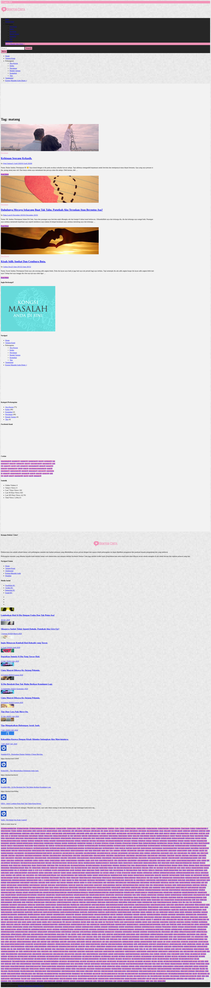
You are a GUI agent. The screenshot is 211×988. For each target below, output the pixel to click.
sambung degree (128, 942)
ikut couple (83, 880)
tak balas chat (12, 956)
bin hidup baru (162, 843)
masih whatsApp (111, 912)
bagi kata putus (23, 836)
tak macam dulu (192, 956)
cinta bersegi (19, 855)
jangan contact (196, 882)
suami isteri (81, 951)
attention (173, 833)
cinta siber (63, 858)
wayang (120, 981)
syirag (169, 954)
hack (58, 875)
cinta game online (87, 855)
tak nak (154, 959)
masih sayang (15, 471)
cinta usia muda (117, 858)
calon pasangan (150, 850)
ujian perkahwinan (18, 981)
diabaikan (115, 865)
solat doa (160, 949)
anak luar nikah (57, 833)
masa (14, 910)
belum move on (77, 838)
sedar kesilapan (128, 944)
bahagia (41, 836)
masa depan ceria (42, 910)
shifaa (38, 949)
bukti (86, 850)
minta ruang (194, 917)
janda (177, 882)
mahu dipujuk (179, 905)
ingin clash (181, 880)
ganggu (69, 873)
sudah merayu (163, 951)
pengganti (25, 473)
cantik (189, 850)
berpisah (181, 841)
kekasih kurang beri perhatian (26, 895)
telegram (192, 964)
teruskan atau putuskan (103, 969)
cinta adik (4, 855)
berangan (135, 838)
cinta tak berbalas (95, 858)
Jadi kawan (164, 882)
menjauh (26, 917)
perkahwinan (201, 929)
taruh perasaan (105, 964)
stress (11, 476)
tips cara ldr (97, 973)
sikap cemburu (70, 949)
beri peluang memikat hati (114, 841)
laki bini (143, 900)
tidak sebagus (200, 971)
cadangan (116, 850)
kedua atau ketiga (130, 890)
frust (180, 870)
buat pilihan (195, 848)
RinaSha (102, 939)
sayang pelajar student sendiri (14, 944)
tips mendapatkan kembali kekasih (43, 976)
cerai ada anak (182, 853)
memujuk (49, 914)
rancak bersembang (161, 937)
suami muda (89, 951)
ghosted (133, 873)
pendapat (78, 927)
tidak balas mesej (40, 971)
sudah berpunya (130, 951)
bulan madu (97, 850)
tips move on (72, 976)
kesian (83, 897)
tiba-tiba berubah (14, 971)
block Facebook (203, 843)
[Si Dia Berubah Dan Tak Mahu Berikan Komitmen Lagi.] (7, 679)
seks (203, 944)
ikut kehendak (100, 880)
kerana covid (40, 897)
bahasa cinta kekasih (60, 836)
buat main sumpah (183, 848)
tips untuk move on (140, 976)
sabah (7, 942)
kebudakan (82, 890)
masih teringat (92, 912)
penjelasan (137, 927)
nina (96, 922)
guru (23, 875)
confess (35, 860)
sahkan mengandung (24, 942)
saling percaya (97, 942)
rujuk (170, 939)
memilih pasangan (33, 914)
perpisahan (118, 932)
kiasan (136, 897)
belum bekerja (55, 838)
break (117, 848)
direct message (205, 865)
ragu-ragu (89, 937)
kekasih (25, 892)
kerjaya (71, 897)
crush (96, 860)
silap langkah (109, 949)
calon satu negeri (162, 850)
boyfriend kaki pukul (182, 845)
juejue (16, 887)
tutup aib (155, 978)
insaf (58, 882)
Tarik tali (87, 964)
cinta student (72, 858)
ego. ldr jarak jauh (170, 868)
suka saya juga (69, 954)
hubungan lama (6, 880)
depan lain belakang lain (183, 863)
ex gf (40, 870)
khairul (119, 897)
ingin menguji (25, 882)
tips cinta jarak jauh (131, 973)
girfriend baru (148, 873)
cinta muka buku (28, 858)
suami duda (73, 951)
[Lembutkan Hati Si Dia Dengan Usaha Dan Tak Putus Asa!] (7, 610)
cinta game (76, 855)
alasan (161, 831)
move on (42, 471)
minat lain (120, 917)
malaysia (167, 907)
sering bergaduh (157, 946)
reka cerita (12, 939)
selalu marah (29, 946)
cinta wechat (142, 858)
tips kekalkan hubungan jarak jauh (180, 973)
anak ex (48, 833)
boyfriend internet (154, 845)
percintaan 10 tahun (67, 929)
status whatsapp (199, 949)
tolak (203, 976)
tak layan (174, 956)
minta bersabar (138, 917)
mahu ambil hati (85, 905)
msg (32, 919)
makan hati (124, 907)
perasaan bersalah (190, 927)
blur (46, 845)
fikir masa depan (131, 870)
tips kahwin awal (162, 973)
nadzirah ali (157, 919)
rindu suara (114, 939)
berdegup (31, 841)
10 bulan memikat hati (8, 828)
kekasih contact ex (141, 892)
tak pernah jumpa (73, 961)
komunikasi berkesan (43, 900)
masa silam (52, 910)
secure (83, 944)
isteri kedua (111, 882)
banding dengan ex (163, 836)
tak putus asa (91, 961)
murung (142, 919)
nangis (24, 922)
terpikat (48, 969)
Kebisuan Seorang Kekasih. (16, 158)
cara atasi (195, 850)
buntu (12, 463)
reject (3, 939)
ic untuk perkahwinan (51, 880)
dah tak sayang (72, 863)
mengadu (136, 914)
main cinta (58, 907)
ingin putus (34, 882)
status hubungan (187, 949)
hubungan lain (205, 878)
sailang (34, 942)
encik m (188, 868)
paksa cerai (10, 924)
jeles (151, 885)
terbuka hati (111, 966)
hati (192, 875)
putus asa (203, 934)
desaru (34, 865)
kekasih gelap (168, 892)
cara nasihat (79, 853)
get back (24, 466)
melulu (182, 912)
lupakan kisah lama (63, 905)
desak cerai (17, 865)
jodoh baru (196, 885)
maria (206, 907)
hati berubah (198, 875)
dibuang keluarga (141, 865)
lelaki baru (29, 902)
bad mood (14, 836)
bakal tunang (122, 836)
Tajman (187, 954)
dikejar (180, 865)
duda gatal (95, 868)
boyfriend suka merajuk (57, 848)
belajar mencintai (44, 838)
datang (120, 863)
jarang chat (79, 885)
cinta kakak (162, 855)
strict (50, 951)
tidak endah (89, 971)
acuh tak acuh (41, 831)
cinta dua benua (67, 855)
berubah (24, 461)
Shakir (27, 949)
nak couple (188, 919)
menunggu (33, 917)
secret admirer (75, 944)
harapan (130, 875)
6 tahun (192, 828)
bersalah (193, 841)
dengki (172, 863)
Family (97, 870)
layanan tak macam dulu (183, 900)
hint (148, 878)
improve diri (129, 880)
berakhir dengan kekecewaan (121, 838)
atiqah (161, 833)
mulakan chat (120, 919)
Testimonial (9, 41)
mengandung (180, 914)
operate (144, 922)
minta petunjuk (176, 917)
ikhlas (77, 880)
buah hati (129, 848)
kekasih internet (10, 895)
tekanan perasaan (176, 964)
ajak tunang (142, 831)
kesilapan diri (97, 897)
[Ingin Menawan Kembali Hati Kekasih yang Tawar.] (7, 638)
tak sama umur (122, 961)
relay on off (20, 939)
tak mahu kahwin (53, 959)
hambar (89, 875)
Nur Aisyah (110, 922)
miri (2, 919)
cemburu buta (155, 853)
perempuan (93, 929)
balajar (130, 836)
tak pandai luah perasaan (34, 961)
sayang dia (184, 942)
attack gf (167, 833)
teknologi (186, 964)
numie (100, 922)
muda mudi (44, 919)
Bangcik (178, 836)
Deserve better (41, 865)
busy (107, 850)
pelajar (196, 924)
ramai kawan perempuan (130, 937)
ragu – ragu (82, 937)
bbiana (206, 836)
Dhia (56, 865)
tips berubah (88, 973)
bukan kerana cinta (38, 850)
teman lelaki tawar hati (33, 966)
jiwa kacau (168, 885)
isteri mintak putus (133, 882)
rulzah (175, 939)
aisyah (127, 831)
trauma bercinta (36, 978)
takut (18, 964)
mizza (11, 919)
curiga (198, 860)
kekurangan (128, 895)
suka (181, 951)
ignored (69, 880)
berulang (89, 843)
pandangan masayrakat (50, 924)
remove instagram (52, 939)
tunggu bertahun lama (116, 978)
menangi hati (69, 914)
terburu (118, 966)
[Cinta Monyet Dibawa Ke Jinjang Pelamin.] (7, 665)
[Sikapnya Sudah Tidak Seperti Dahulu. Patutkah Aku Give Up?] (7, 624)
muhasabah (95, 919)
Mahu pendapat (200, 905)
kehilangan (141, 890)
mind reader (129, 917)
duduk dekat (103, 868)
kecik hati (115, 890)
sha (11, 949)
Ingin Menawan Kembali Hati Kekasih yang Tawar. (24, 643)
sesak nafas (168, 946)
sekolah (198, 944)
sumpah (110, 954)
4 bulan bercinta (151, 828)
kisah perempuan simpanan (193, 897)
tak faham (121, 956)
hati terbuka (45, 878)
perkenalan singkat (54, 932)
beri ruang (127, 841)
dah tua (80, 863)
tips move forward (61, 976)
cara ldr (201, 850)
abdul (34, 831)
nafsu (164, 919)
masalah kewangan (81, 910)
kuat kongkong (89, 900)
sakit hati (43, 942)
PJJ (66, 934)
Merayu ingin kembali (80, 917)
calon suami (172, 850)
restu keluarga (90, 939)
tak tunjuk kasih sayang (189, 961)
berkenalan (163, 841)
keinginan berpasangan (153, 890)
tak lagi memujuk (158, 956)
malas (161, 907)
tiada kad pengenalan (164, 969)
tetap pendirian (137, 969)
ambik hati (186, 831)
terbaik (104, 966)
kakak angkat (125, 887)
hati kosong (30, 878)
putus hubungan (32, 937)
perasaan (181, 927)
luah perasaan (22, 905)
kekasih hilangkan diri (189, 892)
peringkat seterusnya (190, 929)
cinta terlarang (107, 858)
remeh (32, 939)
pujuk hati (109, 934)
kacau (51, 887)
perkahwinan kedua (8, 932)
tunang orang (82, 978)
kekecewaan (119, 895)
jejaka (147, 885)
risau (119, 939)
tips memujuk (202, 973)
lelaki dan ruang (39, 902)
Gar (101, 873)
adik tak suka (95, 831)
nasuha (39, 922)
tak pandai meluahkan (51, 961)
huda (40, 880)
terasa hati (97, 966)
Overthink (194, 922)
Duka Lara (7, 215)
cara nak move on (68, 853)
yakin (147, 981)
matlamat (149, 912)
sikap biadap (60, 949)
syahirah (156, 954)
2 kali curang (85, 828)
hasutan (187, 875)
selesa (87, 946)
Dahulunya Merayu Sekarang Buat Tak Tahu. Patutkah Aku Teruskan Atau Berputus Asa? (52, 209)
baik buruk (77, 836)
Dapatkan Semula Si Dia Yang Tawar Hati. (20, 656)
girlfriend (156, 873)
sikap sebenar (99, 949)
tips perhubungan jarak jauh (87, 976)
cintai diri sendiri (174, 858)
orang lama (180, 922)
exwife (72, 870)
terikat (137, 966)
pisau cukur (61, 934)
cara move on (57, 853)
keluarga (144, 895)
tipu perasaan (174, 976)
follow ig (151, 870)
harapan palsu (149, 875)
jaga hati (172, 882)
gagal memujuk (32, 873)
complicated (28, 860)
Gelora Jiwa (7, 267)
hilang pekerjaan (130, 878)
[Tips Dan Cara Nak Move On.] (7, 707)
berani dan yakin (149, 838)
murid (138, 919)
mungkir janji (130, 919)
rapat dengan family (184, 937)
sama (107, 942)
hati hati (16, 878)
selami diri (81, 946)
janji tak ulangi (11, 885)
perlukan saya (109, 932)
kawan (3, 890)
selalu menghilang (40, 946)
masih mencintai (18, 912)
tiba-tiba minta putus (27, 971)
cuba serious (161, 860)
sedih (135, 944)
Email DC (8, 593)
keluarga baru (152, 895)
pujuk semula (130, 934)
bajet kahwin (103, 836)
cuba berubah (132, 860)
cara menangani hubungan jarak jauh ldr (38, 853)
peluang (6, 473)
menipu (10, 917)
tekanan (167, 964)
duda (89, 868)
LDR (20, 468)
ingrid (48, 882)
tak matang (111, 959)
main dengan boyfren (70, 907)
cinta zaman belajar (154, 858)
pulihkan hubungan (157, 934)
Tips (11, 39)
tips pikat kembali (120, 976)
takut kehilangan (25, 964)
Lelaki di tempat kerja (64, 902)
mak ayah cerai (101, 907)
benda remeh (100, 838)
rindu (107, 939)
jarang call (71, 885)
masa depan (5, 471)
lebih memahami (6, 902)
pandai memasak (36, 924)
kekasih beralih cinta (35, 892)
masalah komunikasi (95, 910)
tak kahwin (137, 956)
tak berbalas (32, 956)
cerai (175, 853)
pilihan (176, 932)
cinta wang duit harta (130, 858)
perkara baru (32, 932)
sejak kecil (152, 944)
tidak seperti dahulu (13, 973)
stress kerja (45, 951)
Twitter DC (9, 588)
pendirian (97, 927)
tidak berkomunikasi (54, 971)
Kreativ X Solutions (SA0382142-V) (31, 986)
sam (103, 942)
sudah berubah (141, 951)
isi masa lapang (97, 882)
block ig (10, 845)
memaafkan (197, 912)
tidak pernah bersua (173, 971)
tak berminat (41, 956)
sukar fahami (103, 954)
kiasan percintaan (144, 897)
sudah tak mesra (173, 951)
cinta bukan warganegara (33, 855)
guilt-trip (19, 875)
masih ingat (183, 910)
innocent (53, 882)
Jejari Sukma (7, 163)
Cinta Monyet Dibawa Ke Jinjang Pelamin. (20, 670)
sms (147, 949)
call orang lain (132, 850)
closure (3, 860)
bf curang (98, 843)
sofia (150, 949)
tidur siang (40, 973)
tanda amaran (45, 964)
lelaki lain (82, 902)
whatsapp (37, 476)
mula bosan (103, 919)
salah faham (55, 942)
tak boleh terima (76, 956)
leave (197, 900)
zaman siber (161, 981)
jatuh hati (119, 885)
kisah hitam (172, 897)
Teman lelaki (200, 964)
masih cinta (175, 910)
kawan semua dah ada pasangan (60, 890)
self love (93, 946)
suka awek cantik (200, 951)
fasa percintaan (118, 870)
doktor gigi (54, 868)
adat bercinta (66, 831)
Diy (30, 868)
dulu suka (145, 868)
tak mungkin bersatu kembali (141, 959)
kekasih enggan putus (155, 892)
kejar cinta (164, 890)
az (9, 836)
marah (49, 468)
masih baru (134, 910)
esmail (30, 870)
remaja (27, 939)
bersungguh (5, 843)
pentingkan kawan (148, 927)
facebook (78, 870)
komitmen (23, 900)
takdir (14, 964)
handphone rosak (116, 875)
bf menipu (118, 843)
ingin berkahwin (161, 880)
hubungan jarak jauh (192, 878)
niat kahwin (76, 922)
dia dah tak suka (64, 865)
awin (6, 836)
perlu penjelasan (85, 932)
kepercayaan (23, 897)
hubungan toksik (32, 880)
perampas (158, 927)
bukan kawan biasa (24, 850)
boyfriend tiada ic (108, 848)
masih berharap (153, 910)
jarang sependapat (109, 885)
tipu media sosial (156, 976)
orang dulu (155, 922)
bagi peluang (33, 836)
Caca (111, 850)
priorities (94, 934)
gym (36, 875)
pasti (167, 924)
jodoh (174, 885)
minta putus (33, 471)
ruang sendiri (163, 939)
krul (65, 900)
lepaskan (175, 902)
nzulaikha (138, 922)
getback (112, 873)
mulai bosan (111, 919)
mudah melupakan (54, 919)
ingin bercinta (151, 880)
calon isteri (141, 850)
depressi (202, 863)
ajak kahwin (133, 831)
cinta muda (47, 463)
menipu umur (18, 917)
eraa (15, 870)
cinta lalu (178, 855)
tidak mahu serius (120, 971)
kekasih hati (177, 892)
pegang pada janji (188, 924)
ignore (64, 880)
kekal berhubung (175, 890)
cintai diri (164, 858)
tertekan (68, 969)
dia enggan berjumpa (78, 865)
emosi (183, 868)
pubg (99, 934)
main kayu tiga (83, 907)
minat (115, 917)
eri (18, 870)
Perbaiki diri (26, 929)
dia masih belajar (106, 865)
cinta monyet (9, 858)
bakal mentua (113, 836)
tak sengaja (147, 961)
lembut (139, 902)
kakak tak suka (136, 887)
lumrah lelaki (40, 905)
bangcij (172, 836)
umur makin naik (49, 981)
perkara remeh (42, 932)
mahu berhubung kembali (114, 905)
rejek (6, 939)
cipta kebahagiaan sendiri (188, 858)
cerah (171, 853)
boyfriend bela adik (91, 845)
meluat (177, 912)
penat (31, 927)
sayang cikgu (175, 942)
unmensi (73, 981)
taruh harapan (95, 964)
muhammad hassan (68, 919)
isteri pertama (144, 882)
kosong (60, 900)
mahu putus (20, 907)
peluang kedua (15, 473)
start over (178, 949)
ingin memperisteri (13, 882)
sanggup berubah (146, 942)
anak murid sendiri (69, 833)
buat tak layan (204, 848)
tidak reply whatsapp (187, 971)
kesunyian (105, 897)
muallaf (37, 919)
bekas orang (19, 838)
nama (19, 922)
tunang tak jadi (92, 978)
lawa (162, 900)
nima (92, 922)
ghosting (140, 873)
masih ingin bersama (195, 910)
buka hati (14, 850)
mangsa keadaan (175, 907)
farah (111, 870)
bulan (90, 850)
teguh (158, 964)
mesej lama (92, 917)
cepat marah (164, 853)
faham (84, 870)
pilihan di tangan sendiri (187, 932)
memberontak (22, 914)
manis (184, 907)
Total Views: (10, 498)
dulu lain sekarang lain (124, 868)
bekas (3, 838)
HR (160, 878)
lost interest (13, 905)
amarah (179, 831)
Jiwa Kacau (13, 26)
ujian (9, 981)
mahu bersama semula (158, 905)
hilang (68, 878)
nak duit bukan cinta (199, 919)
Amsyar (42, 833)
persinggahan (127, 932)
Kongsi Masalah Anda (13, 573)
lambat (149, 900)
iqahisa (82, 882)
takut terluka (36, 964)
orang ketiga (164, 922)
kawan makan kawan (22, 890)
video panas (109, 981)
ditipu (27, 868)
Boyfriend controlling (105, 845)
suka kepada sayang (25, 954)
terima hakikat (157, 966)
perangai (174, 927)
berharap (78, 841)
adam (60, 831)
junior (47, 887)
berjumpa (134, 841)
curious (203, 860)
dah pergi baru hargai (59, 863)
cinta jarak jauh (36, 463)
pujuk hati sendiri (120, 934)
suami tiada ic (119, 951)
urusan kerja (80, 981)
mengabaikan (128, 914)
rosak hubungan (133, 939)
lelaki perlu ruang (112, 902)
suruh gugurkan (119, 954)
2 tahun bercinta (101, 828)
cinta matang (193, 855)
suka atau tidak (188, 951)
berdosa (46, 841)
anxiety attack (111, 833)
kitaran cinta (9, 900)
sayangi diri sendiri (40, 944)
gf (115, 873)
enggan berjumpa (197, 868)
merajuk (24, 471)
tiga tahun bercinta (65, 973)
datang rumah (138, 863)
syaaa (151, 954)
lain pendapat (135, 900)
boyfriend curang (120, 845)
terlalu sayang (34, 969)
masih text (101, 912)
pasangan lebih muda (107, 924)
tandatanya (54, 964)
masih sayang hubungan (51, 912)
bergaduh (16, 461)
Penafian (8, 576)
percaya (49, 929)
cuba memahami (142, 860)
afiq (102, 831)
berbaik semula (166, 838)
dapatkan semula (89, 863)
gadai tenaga (199, 870)
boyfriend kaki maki (168, 845)
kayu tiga (75, 890)
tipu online (166, 976)
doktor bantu (36, 868)
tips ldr (194, 973)
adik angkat (79, 831)
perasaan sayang (10, 929)
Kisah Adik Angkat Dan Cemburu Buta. (23, 261)
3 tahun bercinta (130, 828)
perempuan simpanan (126, 929)
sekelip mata (191, 944)
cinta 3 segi (204, 853)
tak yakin (201, 961)
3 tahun (121, 828)
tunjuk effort (141, 978)
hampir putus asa (104, 875)
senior (126, 946)
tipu (31, 476)
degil (159, 863)
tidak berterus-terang (68, 971)
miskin (6, 919)
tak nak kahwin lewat (186, 959)
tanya (72, 964)
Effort (151, 868)
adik (72, 831)
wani (115, 981)
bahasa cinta (48, 836)
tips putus (129, 976)
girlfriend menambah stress (185, 873)
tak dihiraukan (106, 956)
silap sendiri (118, 949)
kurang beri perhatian (111, 900)
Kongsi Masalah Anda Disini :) (14, 44)
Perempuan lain (113, 929)
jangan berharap (184, 882)
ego (13, 466)
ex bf (36, 870)
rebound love (199, 937)
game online (48, 873)
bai (69, 836)
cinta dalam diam (55, 855)
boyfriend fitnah (141, 845)
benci (93, 838)
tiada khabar (176, 969)
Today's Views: (10, 488)
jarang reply (98, 885)
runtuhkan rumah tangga (195, 939)
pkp (69, 934)
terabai (80, 966)
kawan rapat (34, 890)
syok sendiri (175, 954)
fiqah (139, 870)
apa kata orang (121, 833)
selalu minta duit (52, 946)
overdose (187, 922)
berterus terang (38, 843)
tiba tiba (202, 969)
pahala (3, 924)
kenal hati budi (6, 897)
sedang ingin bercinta (92, 944)
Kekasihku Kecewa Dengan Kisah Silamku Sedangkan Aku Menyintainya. (35, 739)
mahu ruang (29, 907)
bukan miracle (65, 850)
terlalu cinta (25, 969)
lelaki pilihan (122, 902)
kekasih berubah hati (116, 892)
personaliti (136, 932)
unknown (66, 981)
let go (180, 902)
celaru (141, 853)
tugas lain (45, 978)
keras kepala (49, 897)
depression (4, 865)
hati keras (22, 878)
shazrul (32, 949)
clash (199, 858)
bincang (170, 843)
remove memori (64, 939)
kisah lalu (180, 897)
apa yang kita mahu (134, 833)
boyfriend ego (131, 845)
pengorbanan (129, 927)
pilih (172, 932)
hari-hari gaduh (174, 875)
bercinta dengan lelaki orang (10, 841)
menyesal (40, 917)
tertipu (73, 969)
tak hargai (129, 956)
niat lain (83, 922)
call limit (123, 850)
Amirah (37, 833)
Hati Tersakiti (54, 878)
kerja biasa (57, 897)
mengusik (4, 917)
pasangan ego (95, 924)
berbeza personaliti (178, 838)
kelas (134, 895)
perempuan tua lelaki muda (154, 929)
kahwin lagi (82, 887)
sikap (54, 949)
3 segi (117, 828)
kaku (150, 887)
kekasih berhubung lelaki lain (98, 892)
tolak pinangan (15, 978)
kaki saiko (144, 887)
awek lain (201, 833)
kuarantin (70, 900)
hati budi (206, 875)
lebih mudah (17, 902)
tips (26, 476)
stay (17, 951)
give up (197, 873)
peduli (179, 924)
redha (206, 937)
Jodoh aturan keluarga (184, 885)
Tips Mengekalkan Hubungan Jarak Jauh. (20, 725)
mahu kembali (189, 905)
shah (14, 949)
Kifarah (153, 897)
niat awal (68, 922)
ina (135, 880)
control (62, 860)
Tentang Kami (9, 22)
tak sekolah (139, 961)
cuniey (168, 860)
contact (46, 860)
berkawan (155, 841)
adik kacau (87, 831)
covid (92, 860)
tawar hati (19, 476)
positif (79, 934)
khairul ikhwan (128, 897)
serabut (141, 946)
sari (164, 942)
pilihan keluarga (16, 934)
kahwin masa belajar (103, 887)
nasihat (29, 922)
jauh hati (142, 885)
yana (151, 981)
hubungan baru (167, 878)
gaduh (11, 873)
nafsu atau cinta (171, 919)
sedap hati (104, 944)
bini (181, 843)
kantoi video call (181, 887)
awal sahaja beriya (182, 833)
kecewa (49, 466)
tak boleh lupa (65, 956)
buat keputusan (157, 848)
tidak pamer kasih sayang (147, 971)
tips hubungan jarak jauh (147, 973)
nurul (122, 922)
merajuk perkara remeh (58, 917)
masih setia (83, 912)
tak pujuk (83, 961)
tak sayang (131, 961)
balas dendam (144, 836)
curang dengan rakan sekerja (186, 860)
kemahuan (160, 895)
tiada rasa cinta (186, 969)
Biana (140, 843)
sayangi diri (29, 944)
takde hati (8, 964)
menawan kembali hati (102, 914)
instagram (69, 882)
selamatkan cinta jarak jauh (68, 946)
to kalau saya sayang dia (188, 976)
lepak (155, 902)
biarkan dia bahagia (149, 843)
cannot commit (182, 850)
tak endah (114, 956)
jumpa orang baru (38, 887)
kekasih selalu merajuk (97, 895)
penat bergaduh (48, 927)
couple (87, 860)
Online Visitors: (11, 485)
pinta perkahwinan (37, 934)
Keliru (12, 29)
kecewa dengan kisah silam (102, 890)
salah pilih (63, 942)
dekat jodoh (165, 863)
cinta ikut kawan (120, 855)
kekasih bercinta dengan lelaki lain (55, 892)
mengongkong (202, 914)
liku (184, 902)
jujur (20, 887)
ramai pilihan (144, 937)
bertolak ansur (49, 843)
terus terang (91, 969)
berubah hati (33, 461)
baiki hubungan (93, 836)
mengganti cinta (191, 914)
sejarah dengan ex (162, 944)
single (137, 949)
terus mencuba (81, 969)
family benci (104, 870)
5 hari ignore (185, 828)
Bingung (176, 843)
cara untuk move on (103, 853)
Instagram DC (10, 590)
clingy (204, 858)
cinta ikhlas (110, 855)
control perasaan (71, 860)
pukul (138, 934)
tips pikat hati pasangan (105, 976)
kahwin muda (116, 887)
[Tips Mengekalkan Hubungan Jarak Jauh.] (7, 721)
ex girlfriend (47, 870)
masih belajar (142, 910)
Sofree (155, 949)
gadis (205, 870)
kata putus (202, 887)
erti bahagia (24, 870)
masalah (59, 910)
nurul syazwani (129, 922)
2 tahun (93, 828)
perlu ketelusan (66, 932)
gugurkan (8, 875)
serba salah (148, 946)
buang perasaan (146, 848)
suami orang (98, 951)
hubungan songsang (19, 880)
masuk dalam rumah (124, 912)
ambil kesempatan (15, 833)
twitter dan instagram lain (167, 978)
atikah (156, 833)
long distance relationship (37, 468)
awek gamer (194, 833)
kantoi (163, 887)
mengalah (164, 914)
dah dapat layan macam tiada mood (32, 863)
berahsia (108, 838)
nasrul (34, 922)
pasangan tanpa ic (132, 924)
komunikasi (12, 468)
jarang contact (89, 885)
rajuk (99, 937)
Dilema (185, 865)
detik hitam (51, 865)
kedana (121, 890)
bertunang (57, 843)
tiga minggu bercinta (51, 973)
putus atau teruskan (7, 937)
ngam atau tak (57, 922)
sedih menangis (143, 944)
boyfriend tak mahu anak (93, 848)
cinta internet (130, 855)
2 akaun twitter (61, 828)
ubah (186, 978)
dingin (197, 865)
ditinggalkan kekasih (17, 868)
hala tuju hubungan (67, 875)
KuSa (121, 900)
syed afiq (163, 954)
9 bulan (13, 831)
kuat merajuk (99, 900)
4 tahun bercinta (163, 828)
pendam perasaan (69, 927)
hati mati (38, 878)
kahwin (42, 466)
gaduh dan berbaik (20, 873)
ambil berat (194, 831)
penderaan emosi (88, 927)
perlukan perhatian (98, 932)
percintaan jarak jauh (81, 929)
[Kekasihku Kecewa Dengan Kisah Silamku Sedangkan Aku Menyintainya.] (7, 734)
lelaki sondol (132, 902)
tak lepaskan (182, 956)
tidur (34, 973)
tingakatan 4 (76, 973)
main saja (92, 907)
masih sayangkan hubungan (69, 912)
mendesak (119, 914)
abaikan (19, 831)
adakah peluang (51, 831)
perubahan (143, 932)
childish (193, 853)
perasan (19, 929)
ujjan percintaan (30, 981)
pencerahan (58, 927)
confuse (41, 860)
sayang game (193, 942)
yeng (155, 981)
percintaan (56, 929)
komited (16, 900)
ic (42, 880)
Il (106, 880)
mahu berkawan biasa (142, 905)
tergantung (124, 966)
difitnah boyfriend (165, 865)
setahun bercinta (177, 946)
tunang (75, 978)
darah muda (114, 863)
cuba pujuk (153, 860)
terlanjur (42, 969)
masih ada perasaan (123, 910)
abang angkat (27, 831)
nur (104, 922)
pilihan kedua (5, 934)
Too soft (24, 978)
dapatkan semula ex (102, 863)
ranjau (170, 937)
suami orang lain (109, 951)
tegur (162, 964)
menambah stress (59, 914)
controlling (81, 860)
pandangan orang (64, 924)
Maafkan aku (74, 905)
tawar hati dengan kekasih (135, 964)
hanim (125, 875)
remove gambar (40, 939)
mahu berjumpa (129, 905)
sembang (120, 946)
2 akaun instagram (49, 828)
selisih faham (100, 946)
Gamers (63, 873)
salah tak (88, 942)
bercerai (198, 838)
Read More (5, 174)
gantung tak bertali (78, 873)
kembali (167, 895)
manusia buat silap (192, 907)
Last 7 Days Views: (12, 490)
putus (39, 473)
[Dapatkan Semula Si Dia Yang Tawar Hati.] (7, 652)
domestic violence (64, 868)
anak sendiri (80, 833)
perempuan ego (102, 929)
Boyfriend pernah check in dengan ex (20, 848)
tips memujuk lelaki (24, 976)
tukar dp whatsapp (65, 978)
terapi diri (90, 966)
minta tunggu (203, 917)
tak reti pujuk (111, 961)
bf (93, 843)
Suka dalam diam (11, 954)
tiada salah (195, 969)
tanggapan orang (64, 964)
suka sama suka (58, 954)
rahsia (95, 937)
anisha (87, 833)
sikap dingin (80, 949)
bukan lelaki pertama (52, 850)
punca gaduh (168, 934)
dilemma (192, 865)
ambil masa (26, 833)
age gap (111, 831)
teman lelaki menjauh (17, 966)
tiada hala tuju (152, 969)
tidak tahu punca (26, 973)
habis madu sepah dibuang (47, 875)
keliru (4, 468)
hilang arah (75, 878)
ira (86, 882)
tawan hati (114, 964)
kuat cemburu (78, 900)
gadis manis (5, 873)
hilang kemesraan (118, 878)
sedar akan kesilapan (115, 944)
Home (7, 19)
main (53, 907)
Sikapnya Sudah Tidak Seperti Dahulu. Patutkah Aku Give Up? (30, 629)
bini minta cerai (188, 843)
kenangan (15, 897)
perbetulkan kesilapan (38, 929)
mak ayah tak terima (113, 907)
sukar (84, 954)
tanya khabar (79, 964)
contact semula (55, 860)
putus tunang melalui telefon (57, 937)
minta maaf (158, 917)
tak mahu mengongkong (90, 959)
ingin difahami (191, 880)
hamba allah (82, 875)
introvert (76, 882)
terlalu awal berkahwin (12, 969)
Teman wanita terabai (48, 966)
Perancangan (166, 927)
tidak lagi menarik (107, 971)
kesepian (78, 897)
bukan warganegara (77, 850)
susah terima (144, 954)
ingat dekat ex (141, 880)
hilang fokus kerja (85, 878)
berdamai (24, 841)
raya (192, 937)
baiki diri (84, 836)
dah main (48, 863)
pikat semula (165, 932)
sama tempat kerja (115, 942)
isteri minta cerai (121, 882)
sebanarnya (51, 944)
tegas (154, 964)
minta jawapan (149, 917)
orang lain (172, 922)
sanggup (137, 942)
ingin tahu (41, 882)
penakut (25, 927)
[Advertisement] (67, 99)
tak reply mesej (101, 961)
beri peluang (100, 841)
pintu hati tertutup (50, 934)
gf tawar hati (126, 873)
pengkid (121, 927)
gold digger (204, 873)
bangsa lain (186, 836)
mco (157, 912)
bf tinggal (134, 843)
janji (202, 882)
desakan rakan (26, 865)
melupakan (188, 912)
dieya (156, 865)
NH (63, 922)
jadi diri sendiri (155, 882)
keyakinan (113, 897)
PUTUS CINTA (20, 937)
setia (6, 476)
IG (60, 880)
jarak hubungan (34, 885)
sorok (173, 949)
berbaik (157, 838)
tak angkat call (195, 954)
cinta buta (45, 855)
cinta (27, 463)
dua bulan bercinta (81, 868)
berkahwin (142, 841)
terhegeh (132, 966)
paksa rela (17, 924)
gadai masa (190, 870)
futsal (184, 870)
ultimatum (39, 981)
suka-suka (78, 954)
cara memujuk (19, 853)
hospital (156, 878)
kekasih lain (41, 895)
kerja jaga (65, 897)
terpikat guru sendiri (58, 969)
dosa (72, 868)
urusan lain (89, 981)
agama (106, 831)
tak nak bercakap (163, 959)
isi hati (89, 882)
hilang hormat (97, 878)
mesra (98, 917)
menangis (78, 914)
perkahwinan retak (21, 932)
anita (91, 833)
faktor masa (90, 870)
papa (88, 924)
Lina (187, 902)
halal (76, 875)
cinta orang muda (40, 858)
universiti (59, 981)
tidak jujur (97, 971)
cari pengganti (123, 853)
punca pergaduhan (179, 934)
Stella (21, 951)
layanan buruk (169, 900)
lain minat (127, 900)
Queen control (72, 937)
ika (73, 880)
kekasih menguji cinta (81, 895)
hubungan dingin (179, 878)
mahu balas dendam (98, 905)
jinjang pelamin (158, 885)
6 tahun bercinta (201, 828)
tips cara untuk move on (109, 973)
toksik (199, 976)
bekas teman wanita (31, 838)
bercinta (203, 838)
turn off (148, 978)
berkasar (149, 841)
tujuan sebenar (54, 978)
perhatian (167, 929)
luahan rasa (31, 905)
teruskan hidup (116, 969)
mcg (154, 912)
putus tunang (42, 937)
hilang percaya (141, 878)
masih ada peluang (109, 910)
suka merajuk (36, 954)
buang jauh (136, 848)
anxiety (103, 833)
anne (99, 833)
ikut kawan (91, 880)
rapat (175, 937)
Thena (144, 969)
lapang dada (156, 900)
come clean (10, 860)
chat (188, 853)
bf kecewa (105, 843)
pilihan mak (26, 934)
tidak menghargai (132, 971)
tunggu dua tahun (131, 978)
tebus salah (148, 964)
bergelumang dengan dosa (65, 841)
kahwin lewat (91, 887)
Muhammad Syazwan (82, 919)
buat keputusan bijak (170, 848)
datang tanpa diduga (150, 863)
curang (7, 466)
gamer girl (56, 873)
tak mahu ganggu (40, 959)
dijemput (175, 865)
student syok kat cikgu (60, 951)
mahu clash (170, 905)
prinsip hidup (86, 934)
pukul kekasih (145, 934)
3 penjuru (111, 828)
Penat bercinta (38, 927)
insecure (63, 882)
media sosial (163, 912)
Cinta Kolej (170, 855)
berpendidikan (172, 841)
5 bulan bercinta (174, 828)
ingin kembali (33, 466)
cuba (115, 860)
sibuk (42, 949)
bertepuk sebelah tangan (24, 843)
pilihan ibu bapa (201, 932)
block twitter (29, 845)
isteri (104, 882)
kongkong (54, 900)
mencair (113, 914)
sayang (45, 473)
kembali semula (187, 895)
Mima (106, 917)
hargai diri (165, 875)
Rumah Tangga (14, 34)
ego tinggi (159, 868)
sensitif (130, 946)
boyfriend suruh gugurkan (75, 848)
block (41, 461)
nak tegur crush (11, 922)
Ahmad (116, 831)
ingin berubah (172, 880)
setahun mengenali (190, 946)
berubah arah (72, 843)
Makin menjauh (153, 907)
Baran (192, 836)
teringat (195, 966)
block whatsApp (39, 845)
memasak (204, 912)
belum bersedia (66, 838)
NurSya (116, 922)
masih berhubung (165, 910)
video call (100, 981)
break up (122, 848)
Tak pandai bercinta (19, 961)
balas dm (153, 836)
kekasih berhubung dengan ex (77, 892)
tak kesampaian (146, 956)
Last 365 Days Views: (13, 495)
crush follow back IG (106, 860)
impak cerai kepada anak (115, 880)
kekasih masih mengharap (64, 895)
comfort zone (19, 860)
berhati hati (85, 841)
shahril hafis (21, 949)
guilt (13, 875)
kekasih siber (109, 895)
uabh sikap (180, 978)
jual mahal (10, 887)
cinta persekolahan (53, 858)
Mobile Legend (19, 919)
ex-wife (54, 870)
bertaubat (12, 843)
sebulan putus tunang (62, 944)
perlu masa (75, 932)
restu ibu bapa (80, 939)
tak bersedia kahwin (53, 956)
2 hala (78, 828)
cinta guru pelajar (99, 855)
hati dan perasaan (7, 878)
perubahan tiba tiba (154, 932)
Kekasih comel (129, 892)
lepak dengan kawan (164, 902)
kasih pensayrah (192, 887)
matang (142, 912)
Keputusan (31, 897)
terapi (85, 966)
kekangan (18, 892)
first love (145, 870)
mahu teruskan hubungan (42, 907)
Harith (182, 875)
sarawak (160, 942)
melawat (171, 912)
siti (144, 949)
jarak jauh (43, 885)
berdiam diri (39, 841)
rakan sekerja (106, 937)
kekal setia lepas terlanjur (189, 890)
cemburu (20, 463)
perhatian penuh (176, 929)
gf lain (119, 873)
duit (115, 868)
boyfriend (48, 461)
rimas (97, 939)
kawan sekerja (44, 890)
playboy (74, 934)
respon (72, 939)
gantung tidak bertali (92, 873)
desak (11, 865)
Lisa (190, 902)
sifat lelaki (48, 949)
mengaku (143, 914)
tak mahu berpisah (27, 959)
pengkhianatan (113, 927)
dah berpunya (15, 863)
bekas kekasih (6, 461)
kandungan (156, 887)
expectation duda (63, 870)
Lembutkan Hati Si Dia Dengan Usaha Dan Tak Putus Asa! (28, 615)
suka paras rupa (47, 954)
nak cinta (180, 919)
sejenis (184, 944)
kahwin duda (73, 887)
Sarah (154, 942)
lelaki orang (101, 902)
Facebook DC (10, 585)
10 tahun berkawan (35, 828)
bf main (111, 843)
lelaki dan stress (50, 902)
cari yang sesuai (133, 853)
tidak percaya (161, 971)
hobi (151, 878)
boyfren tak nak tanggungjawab (66, 845)
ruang (142, 939)
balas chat (136, 836)
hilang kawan (106, 878)
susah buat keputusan (132, 954)
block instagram (18, 845)
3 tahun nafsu (141, 828)
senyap (136, 946)
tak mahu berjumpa (14, 959)
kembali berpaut (176, 895)
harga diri (158, 875)
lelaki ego (75, 902)
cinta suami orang (83, 858)
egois (178, 868)
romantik (125, 939)
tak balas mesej (22, 956)
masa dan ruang (21, 910)
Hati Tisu (62, 878)
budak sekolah (6, 850)
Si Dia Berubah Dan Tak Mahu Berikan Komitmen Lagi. (27, 684)
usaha (95, 981)
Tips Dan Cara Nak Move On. (14, 712)
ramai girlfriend (116, 937)
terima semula (179, 966)
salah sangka (71, 942)
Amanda (174, 831)
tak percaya (63, 961)
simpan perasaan (128, 949)
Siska (141, 949)
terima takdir (188, 966)
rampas (151, 937)
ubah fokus (192, 978)
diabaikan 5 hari (125, 865)
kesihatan (89, 897)
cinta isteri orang (141, 855)
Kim (158, 897)
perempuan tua (140, 929)
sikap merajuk (89, 949)
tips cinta (121, 973)
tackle (182, 954)
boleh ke (52, 845)
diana (133, 865)
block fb (4, 845)
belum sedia (87, 838)
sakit (38, 942)
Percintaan (13, 31)
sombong (167, 949)
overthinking (203, 922)
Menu (4, 51)
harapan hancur (139, 875)
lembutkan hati (147, 902)
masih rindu (29, 912)
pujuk (32, 473)
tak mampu (103, 959)
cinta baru (11, 855)
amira (32, 833)
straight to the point (29, 951)
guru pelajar (30, 875)
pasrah (163, 924)
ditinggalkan (5, 868)
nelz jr (49, 922)
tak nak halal (174, 959)
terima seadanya (168, 966)
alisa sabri (167, 831)
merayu (69, 917)
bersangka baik (201, 841)
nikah (88, 922)
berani (141, 838)
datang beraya (128, 863)
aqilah (143, 833)
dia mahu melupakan (92, 865)
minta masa (166, 917)
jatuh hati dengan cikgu (130, 885)
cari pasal (114, 853)
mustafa (148, 919)
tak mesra (118, 959)
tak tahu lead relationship (172, 961)
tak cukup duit (87, 956)
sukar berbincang (92, 954)
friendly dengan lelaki (170, 870)
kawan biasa (10, 890)
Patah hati (173, 924)
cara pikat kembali (90, 853)
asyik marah (150, 833)
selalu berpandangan (17, 946)
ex (18, 466)
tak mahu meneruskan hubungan (70, 959)
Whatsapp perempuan (137, 981)
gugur (3, 875)
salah (49, 942)
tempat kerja (61, 966)
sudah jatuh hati (152, 951)
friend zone (159, 870)
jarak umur (51, 885)
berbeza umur (190, 838)
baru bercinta (199, 836)
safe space (12, 942)
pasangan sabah (120, 924)
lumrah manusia (50, 905)
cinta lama (185, 855)
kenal (207, 895)
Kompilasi (13, 36)
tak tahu (160, 961)
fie (125, 870)
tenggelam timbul (72, 966)
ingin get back (201, 880)
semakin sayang (111, 946)
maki (130, 907)
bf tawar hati (126, 843)
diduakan (151, 865)
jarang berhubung (62, 885)
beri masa (92, 841)
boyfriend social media (41, 848)
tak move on (126, 959)
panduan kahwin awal (78, 924)
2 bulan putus (71, 828)
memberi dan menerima (9, 914)
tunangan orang (103, 978)
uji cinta (199, 978)
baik (71, 836)
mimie (110, 917)
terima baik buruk (146, 966)
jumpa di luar (27, 887)
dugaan (110, 868)
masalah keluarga (68, 910)
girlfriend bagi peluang (168, 873)
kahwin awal (63, 887)
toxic (28, 978)
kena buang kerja (199, 895)
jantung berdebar (23, 885)
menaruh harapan (88, 914)
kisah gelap (164, 897)
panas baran (25, 924)
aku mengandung (153, 831)
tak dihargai (96, 956)
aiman (122, 831)
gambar (41, 873)
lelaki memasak (91, 902)
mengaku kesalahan (153, 914)
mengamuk (172, 914)
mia (102, 917)
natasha (44, 922)
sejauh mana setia (175, 944)
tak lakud (168, 956)
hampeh (95, 875)
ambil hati (202, 831)
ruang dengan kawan (151, 939)
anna (95, 833)
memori (43, 914)
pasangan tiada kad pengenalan (150, 924)
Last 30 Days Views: (12, 493)
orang (150, 922)
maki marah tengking (140, 907)
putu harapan (191, 934)
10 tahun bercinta (23, 828)
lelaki (25, 468)
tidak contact (80, 971)
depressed (195, 863)
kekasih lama (50, 895)
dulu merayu (137, 868)
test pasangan (126, 969)
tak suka (154, 961)
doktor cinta (45, 868)
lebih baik (203, 900)
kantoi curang (170, 887)
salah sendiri (80, 942)
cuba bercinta (122, 860)
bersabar (187, 841)
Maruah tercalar (6, 910)
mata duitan (136, 912)
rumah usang (181, 939)
